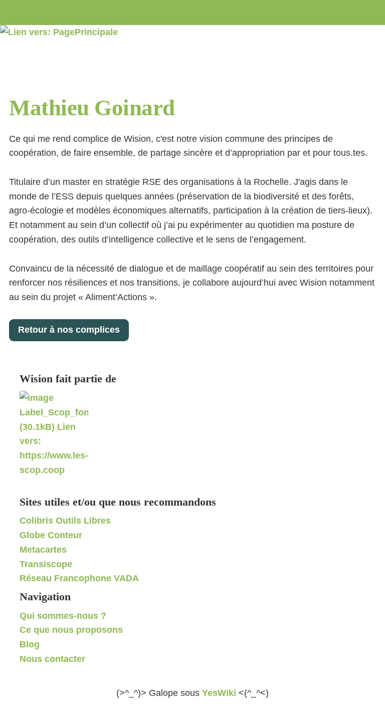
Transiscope (46, 564)
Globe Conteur (51, 535)
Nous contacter (52, 659)
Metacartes (43, 550)
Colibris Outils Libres (65, 521)
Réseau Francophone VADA (79, 578)
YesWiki (219, 693)
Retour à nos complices (69, 330)
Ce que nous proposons (71, 630)
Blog (30, 644)
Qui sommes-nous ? (63, 616)
